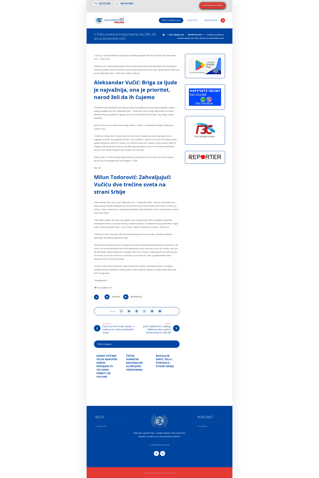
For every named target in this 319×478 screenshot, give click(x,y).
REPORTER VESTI (136, 297)
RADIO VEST (102, 426)
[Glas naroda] (109, 20)
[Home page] (164, 35)
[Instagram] (162, 453)
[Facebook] (156, 453)
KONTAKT (203, 426)
